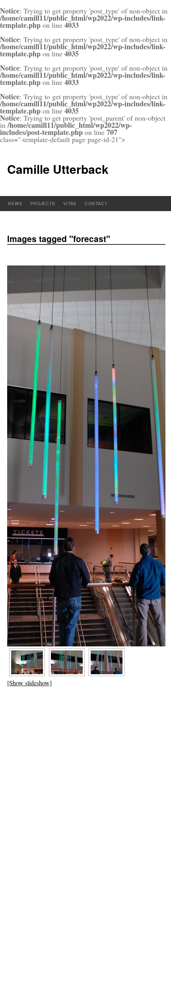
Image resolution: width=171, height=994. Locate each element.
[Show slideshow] (29, 683)
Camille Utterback (58, 168)
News (15, 203)
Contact (96, 203)
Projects (43, 203)
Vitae (70, 203)
